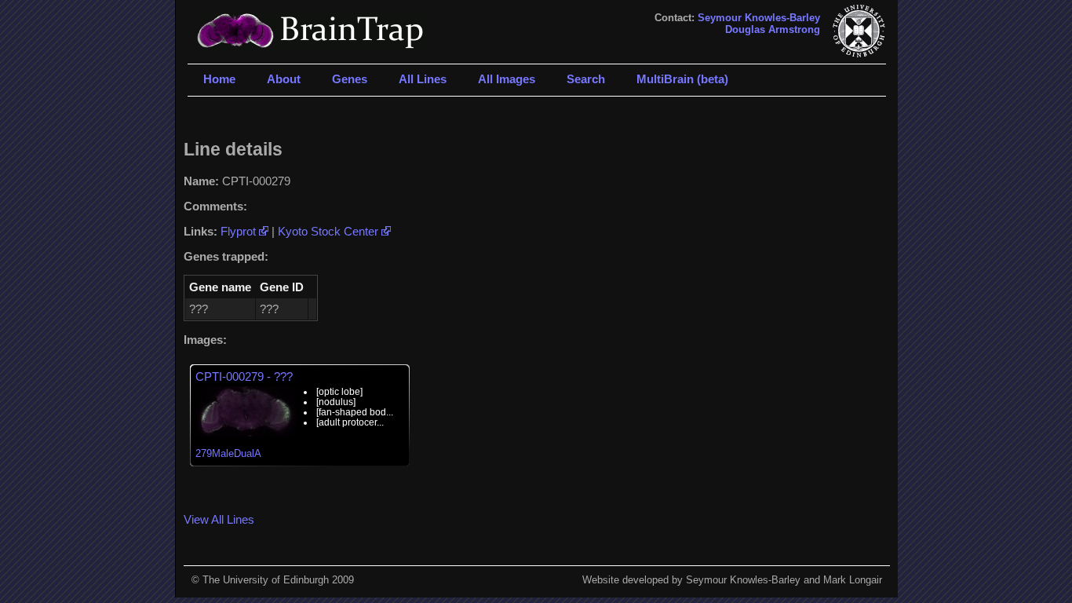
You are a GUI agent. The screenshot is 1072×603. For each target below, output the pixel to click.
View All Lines (219, 519)
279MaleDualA (228, 453)
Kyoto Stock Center (329, 231)
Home (219, 79)
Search (586, 79)
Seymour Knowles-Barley (759, 18)
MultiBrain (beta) (682, 79)
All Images (506, 79)
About (284, 79)
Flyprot (240, 231)
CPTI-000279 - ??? (244, 376)
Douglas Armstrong (772, 29)
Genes (349, 79)
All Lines (423, 79)
